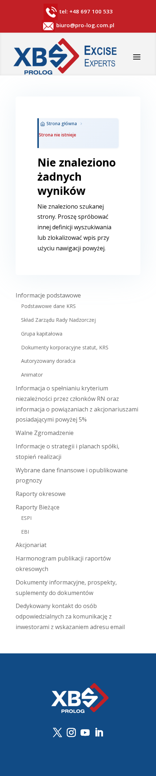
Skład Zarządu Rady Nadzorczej (58, 319)
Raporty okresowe (41, 494)
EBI (25, 531)
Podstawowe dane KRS (48, 306)
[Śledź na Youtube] (85, 733)
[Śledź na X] (57, 733)
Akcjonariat (31, 545)
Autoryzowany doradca (48, 360)
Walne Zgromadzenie (45, 433)
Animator (32, 374)
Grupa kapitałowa (41, 333)
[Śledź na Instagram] (71, 733)
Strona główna (61, 123)
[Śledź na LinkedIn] (99, 733)
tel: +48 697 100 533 (86, 11)
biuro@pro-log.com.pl (84, 25)
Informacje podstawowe (48, 295)
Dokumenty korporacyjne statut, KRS (64, 347)
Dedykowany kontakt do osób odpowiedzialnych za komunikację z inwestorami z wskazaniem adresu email (70, 616)
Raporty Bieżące (37, 507)
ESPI (26, 517)
